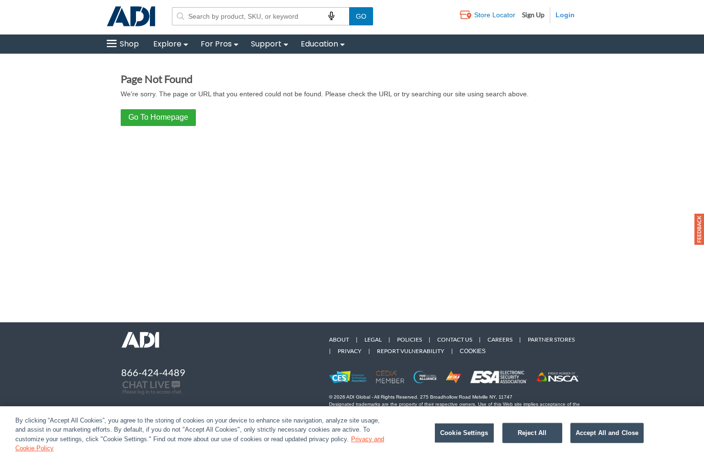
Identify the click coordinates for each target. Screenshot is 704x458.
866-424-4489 (153, 372)
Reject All (532, 432)
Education (319, 43)
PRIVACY (350, 351)
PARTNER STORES (551, 339)
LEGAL (373, 339)
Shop (129, 43)
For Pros (216, 43)
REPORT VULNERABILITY (410, 351)
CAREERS (500, 339)
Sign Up (533, 15)
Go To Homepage (158, 117)
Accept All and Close (607, 432)
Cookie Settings (464, 432)
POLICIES (409, 339)
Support (266, 43)
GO (361, 16)
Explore (167, 43)
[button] (699, 229)
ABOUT (339, 339)
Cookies (473, 351)
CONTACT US (454, 339)
